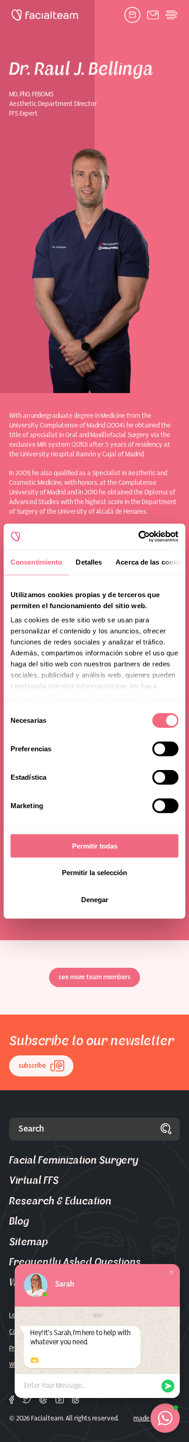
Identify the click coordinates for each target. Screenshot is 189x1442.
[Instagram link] (75, 1400)
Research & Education (60, 1201)
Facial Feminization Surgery (73, 1160)
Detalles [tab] (89, 562)
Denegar (94, 899)
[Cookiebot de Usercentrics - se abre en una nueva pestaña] (138, 537)
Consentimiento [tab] (36, 562)
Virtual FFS (34, 1181)
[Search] (166, 1129)
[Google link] (43, 1400)
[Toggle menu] (172, 15)
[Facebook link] (11, 1400)
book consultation (132, 15)
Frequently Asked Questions (75, 1262)
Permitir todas (94, 845)
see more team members (94, 977)
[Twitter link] (27, 1400)
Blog (19, 1221)
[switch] (165, 750)
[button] (171, 1272)
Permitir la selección (94, 872)
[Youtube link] (60, 1400)
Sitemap (28, 1242)
